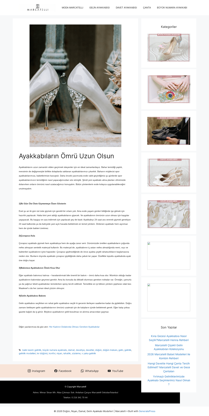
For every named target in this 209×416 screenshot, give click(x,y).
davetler (90, 350)
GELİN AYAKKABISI (99, 7)
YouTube (117, 371)
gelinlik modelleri (27, 353)
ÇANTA (147, 7)
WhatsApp (92, 371)
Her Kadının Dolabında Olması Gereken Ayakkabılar (74, 327)
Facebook (65, 371)
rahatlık (67, 353)
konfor (52, 353)
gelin (120, 350)
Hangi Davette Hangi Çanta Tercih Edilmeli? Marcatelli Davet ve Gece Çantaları (169, 367)
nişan (59, 353)
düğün (98, 350)
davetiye (80, 350)
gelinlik (127, 350)
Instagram (38, 371)
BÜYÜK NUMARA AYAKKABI (172, 7)
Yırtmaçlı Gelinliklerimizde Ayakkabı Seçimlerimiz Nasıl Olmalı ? (168, 380)
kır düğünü (42, 353)
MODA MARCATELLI (72, 7)
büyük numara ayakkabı (55, 350)
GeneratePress (147, 411)
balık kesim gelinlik (31, 350)
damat (71, 350)
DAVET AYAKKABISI (126, 7)
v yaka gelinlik (89, 353)
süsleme (76, 353)
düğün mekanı (110, 350)
